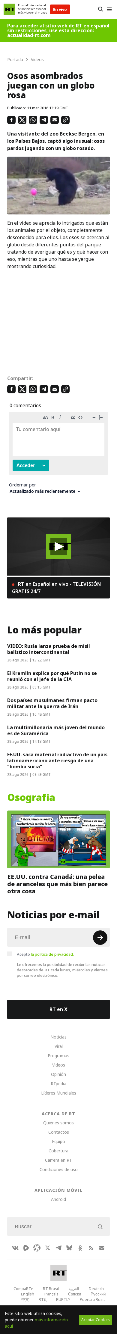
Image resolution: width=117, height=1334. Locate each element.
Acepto (45, 954)
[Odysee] (37, 1248)
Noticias (58, 1037)
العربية (73, 1289)
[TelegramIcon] (58, 1248)
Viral (59, 1046)
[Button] (100, 9)
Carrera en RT (58, 1160)
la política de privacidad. (52, 954)
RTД (42, 1299)
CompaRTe (23, 1289)
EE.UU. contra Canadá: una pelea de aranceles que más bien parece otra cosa (57, 884)
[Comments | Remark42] (58, 455)
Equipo (58, 1141)
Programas (58, 1055)
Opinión (58, 1074)
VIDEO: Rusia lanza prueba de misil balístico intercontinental (48, 649)
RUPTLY (63, 1299)
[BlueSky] (69, 1248)
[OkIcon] (80, 1248)
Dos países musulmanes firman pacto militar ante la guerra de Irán (52, 703)
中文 (25, 1299)
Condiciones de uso (59, 1169)
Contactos (58, 1132)
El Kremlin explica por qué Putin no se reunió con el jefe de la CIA (52, 676)
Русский (98, 1294)
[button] (58, 546)
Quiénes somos (58, 1123)
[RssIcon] (91, 1248)
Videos (58, 1065)
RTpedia (58, 1083)
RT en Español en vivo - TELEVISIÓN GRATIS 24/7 (56, 587)
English (27, 1294)
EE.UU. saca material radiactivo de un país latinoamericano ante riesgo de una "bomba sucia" (57, 760)
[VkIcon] (15, 1248)
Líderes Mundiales (58, 1093)
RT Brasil (51, 1289)
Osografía (31, 797)
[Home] (9, 9)
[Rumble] (26, 1248)
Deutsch (96, 1289)
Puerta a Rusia (93, 1299)
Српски (74, 1294)
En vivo (60, 9)
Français (51, 1294)
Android (58, 1199)
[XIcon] (47, 1248)
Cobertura (58, 1151)
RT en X (59, 1009)
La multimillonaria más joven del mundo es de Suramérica (56, 730)
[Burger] (109, 9)
